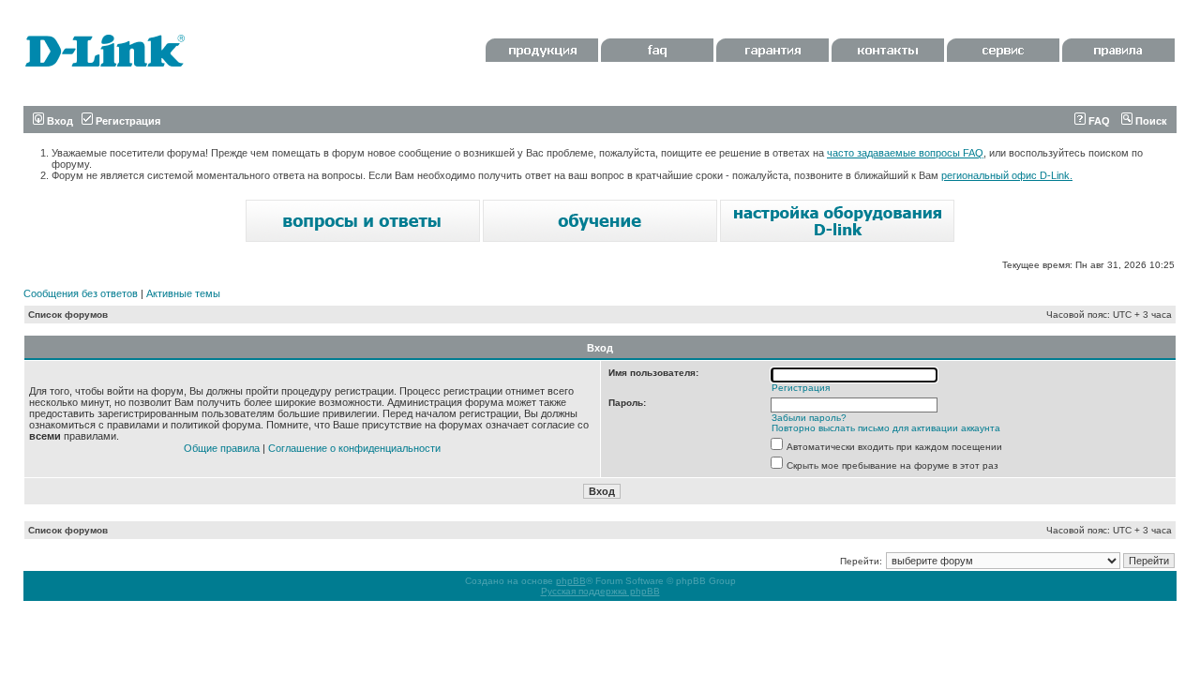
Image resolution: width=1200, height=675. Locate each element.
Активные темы (183, 293)
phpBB (571, 581)
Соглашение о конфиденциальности (354, 448)
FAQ (1098, 121)
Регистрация (126, 121)
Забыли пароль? (809, 417)
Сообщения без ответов (80, 293)
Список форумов (68, 314)
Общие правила (222, 448)
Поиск (1149, 121)
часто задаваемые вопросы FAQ (905, 152)
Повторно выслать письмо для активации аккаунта (886, 428)
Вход (58, 121)
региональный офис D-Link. (1006, 175)
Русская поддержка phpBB (600, 591)
